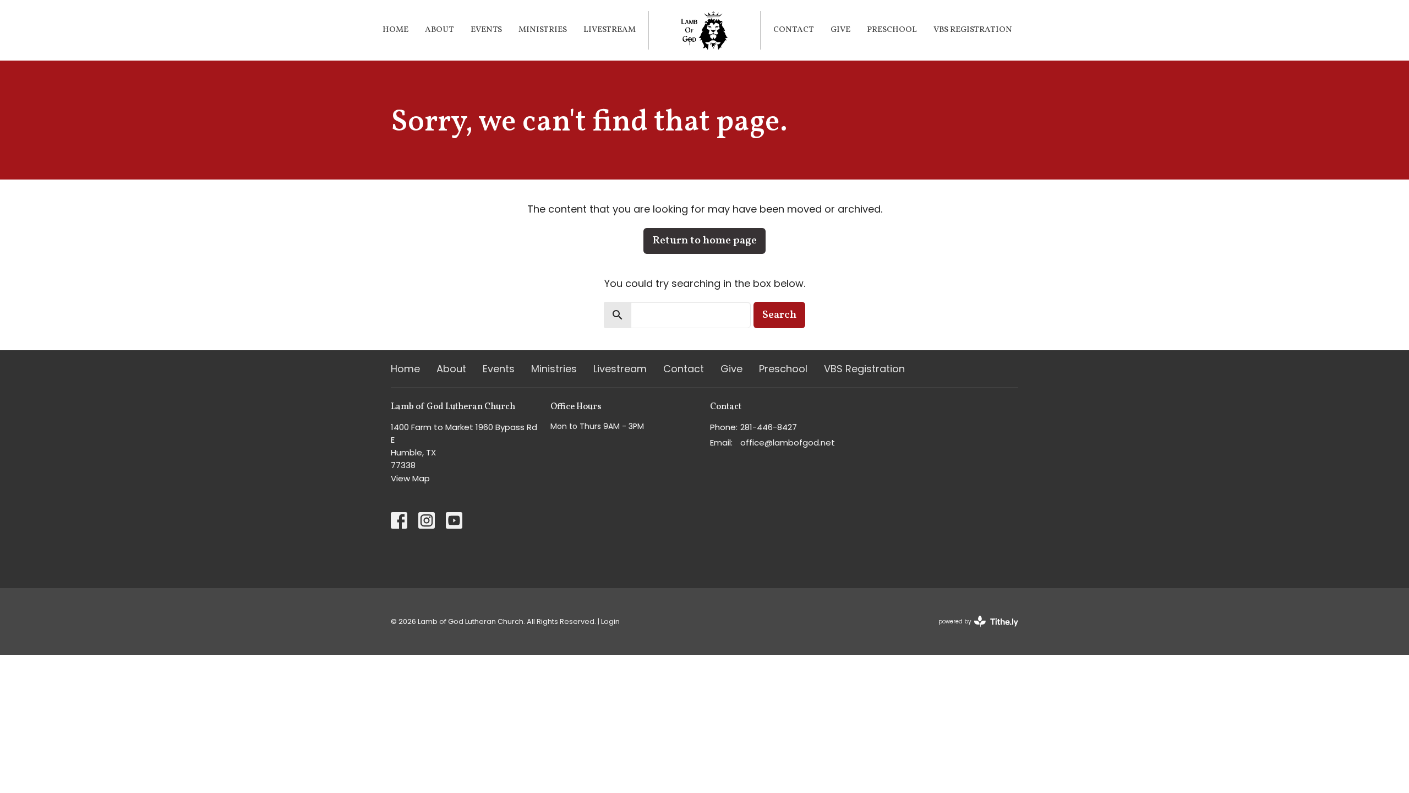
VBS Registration (972, 30)
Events (486, 30)
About (439, 30)
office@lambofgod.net (787, 442)
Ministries (542, 30)
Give (840, 30)
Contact (793, 30)
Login (610, 621)
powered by (973, 630)
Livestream (609, 30)
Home (395, 30)
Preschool (892, 30)
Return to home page (704, 240)
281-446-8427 (768, 427)
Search (779, 315)
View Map (410, 478)
